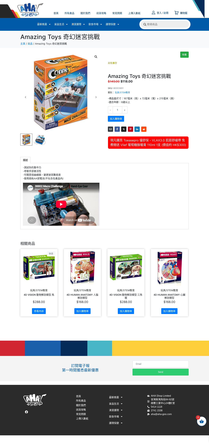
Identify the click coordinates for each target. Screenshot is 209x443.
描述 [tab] (25, 160)
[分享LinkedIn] (137, 129)
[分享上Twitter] (123, 129)
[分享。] (143, 129)
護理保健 (111, 24)
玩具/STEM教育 (122, 92)
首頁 (56, 13)
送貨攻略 (101, 13)
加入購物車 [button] (82, 311)
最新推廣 (42, 24)
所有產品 (69, 13)
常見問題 (117, 13)
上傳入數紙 (134, 13)
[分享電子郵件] (110, 129)
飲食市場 (93, 24)
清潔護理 (76, 24)
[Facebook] (26, 412)
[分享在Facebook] (117, 129)
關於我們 (85, 13)
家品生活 (59, 24)
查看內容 (39, 311)
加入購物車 (116, 118)
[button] (96, 57)
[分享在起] (130, 129)
